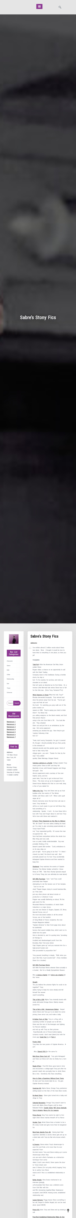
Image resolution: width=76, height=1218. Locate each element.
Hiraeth (35, 982)
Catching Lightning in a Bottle (42, 763)
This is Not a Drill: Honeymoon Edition (46, 1009)
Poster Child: (37, 1042)
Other (8, 674)
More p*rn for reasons (51, 1110)
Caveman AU (37, 1088)
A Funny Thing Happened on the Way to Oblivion (49, 821)
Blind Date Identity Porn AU (42, 1132)
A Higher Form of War (40, 1019)
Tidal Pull (36, 664)
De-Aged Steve (37, 1095)
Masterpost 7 (11, 737)
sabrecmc (34, 643)
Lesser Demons (38, 1200)
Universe (9, 692)
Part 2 (53, 1037)
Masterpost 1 (11, 722)
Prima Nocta (37, 1115)
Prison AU (36, 1210)
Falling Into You (38, 791)
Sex (8, 683)
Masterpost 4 (11, 729)
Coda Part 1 (44, 1037)
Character (10, 661)
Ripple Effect (37, 1066)
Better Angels (37, 1180)
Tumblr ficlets (48, 1108)
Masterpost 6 (11, 734)
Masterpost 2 (11, 724)
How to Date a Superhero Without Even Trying (48, 1078)
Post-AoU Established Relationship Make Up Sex (48, 1217)
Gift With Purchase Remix (41, 965)
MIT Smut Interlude (60, 1108)
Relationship (10, 679)
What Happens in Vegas (40, 695)
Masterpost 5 (11, 732)
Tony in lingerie (38, 1110)
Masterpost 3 (11, 727)
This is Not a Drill (38, 999)
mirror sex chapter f (57, 975)
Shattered (36, 866)
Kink (8, 670)
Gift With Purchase (39, 879)
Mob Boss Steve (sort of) (41, 1056)
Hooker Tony (37, 1122)
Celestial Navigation (39, 1103)
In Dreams (36, 1144)
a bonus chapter (41, 975)
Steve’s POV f (42, 1051)
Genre (8, 665)
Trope (8, 688)
